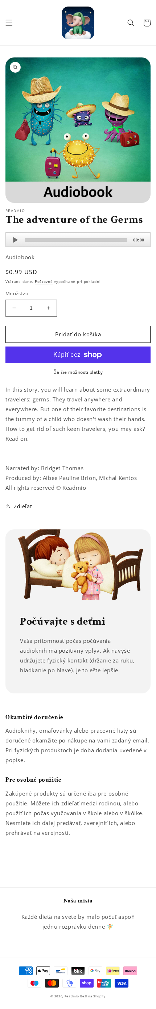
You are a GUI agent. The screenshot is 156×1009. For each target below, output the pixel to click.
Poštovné (44, 281)
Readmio (72, 996)
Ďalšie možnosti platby (78, 372)
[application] (78, 239)
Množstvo (16, 293)
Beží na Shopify (93, 996)
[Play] (15, 240)
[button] (9, 23)
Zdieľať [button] (23, 506)
